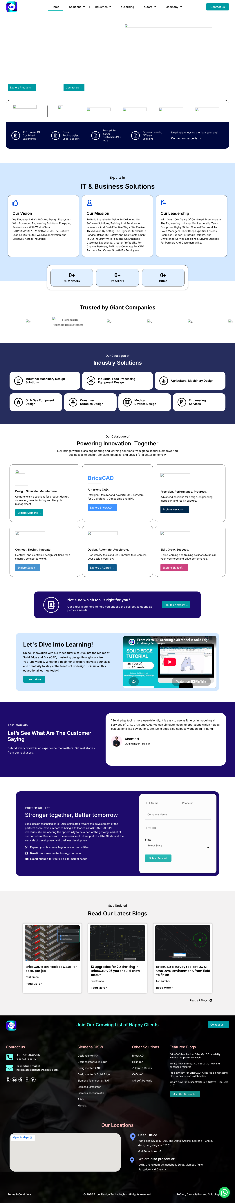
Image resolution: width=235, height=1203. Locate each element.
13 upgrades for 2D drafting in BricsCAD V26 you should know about (115, 971)
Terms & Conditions (20, 1194)
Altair (81, 1099)
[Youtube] (14, 1079)
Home (55, 7)
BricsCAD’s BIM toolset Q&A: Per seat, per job (51, 969)
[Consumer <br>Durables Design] (73, 402)
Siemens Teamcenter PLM (93, 1080)
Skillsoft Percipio (142, 1080)
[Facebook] (20, 1079)
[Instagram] (27, 1079)
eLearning (127, 7)
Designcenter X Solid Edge (94, 1074)
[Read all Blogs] (210, 1000)
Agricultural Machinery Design (192, 380)
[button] (224, 1192)
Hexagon (137, 1061)
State (148, 839)
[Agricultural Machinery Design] (163, 380)
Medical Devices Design (145, 402)
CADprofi (137, 1074)
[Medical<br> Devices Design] (127, 402)
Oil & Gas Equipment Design (40, 402)
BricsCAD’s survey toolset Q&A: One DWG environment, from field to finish (183, 971)
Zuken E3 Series (142, 1068)
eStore (148, 7)
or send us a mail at (28, 1066)
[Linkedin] (8, 1079)
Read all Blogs (199, 1000)
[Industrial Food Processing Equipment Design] (91, 380)
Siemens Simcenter (89, 1086)
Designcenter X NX (89, 1068)
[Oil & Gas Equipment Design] (18, 402)
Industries (101, 7)
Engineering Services (197, 402)
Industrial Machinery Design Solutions (45, 380)
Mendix (82, 1105)
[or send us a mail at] (9, 1068)
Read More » (34, 984)
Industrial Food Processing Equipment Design (116, 380)
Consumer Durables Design (91, 402)
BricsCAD (138, 1055)
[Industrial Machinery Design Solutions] (18, 380)
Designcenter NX (88, 1055)
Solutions (75, 7)
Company (172, 7)
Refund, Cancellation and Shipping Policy (202, 1194)
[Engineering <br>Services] (182, 402)
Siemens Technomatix (91, 1093)
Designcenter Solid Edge (92, 1061)
